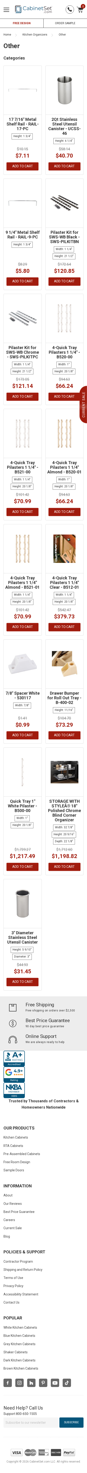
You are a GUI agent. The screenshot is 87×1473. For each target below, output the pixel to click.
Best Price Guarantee (48, 1020)
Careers (9, 1220)
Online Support (41, 1036)
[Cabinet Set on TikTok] (67, 1383)
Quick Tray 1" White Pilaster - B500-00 (22, 806)
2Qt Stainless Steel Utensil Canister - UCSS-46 (64, 126)
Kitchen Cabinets (15, 1137)
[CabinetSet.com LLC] (33, 9)
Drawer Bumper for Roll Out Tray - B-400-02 (64, 698)
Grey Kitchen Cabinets (19, 1344)
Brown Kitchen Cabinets (20, 1368)
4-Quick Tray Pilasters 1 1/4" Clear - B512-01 (64, 582)
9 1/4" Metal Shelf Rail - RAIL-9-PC (23, 234)
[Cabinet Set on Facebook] (7, 1383)
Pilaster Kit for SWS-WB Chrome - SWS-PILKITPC (22, 352)
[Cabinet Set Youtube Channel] (55, 1383)
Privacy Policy (13, 1286)
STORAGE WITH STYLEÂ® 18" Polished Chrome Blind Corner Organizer (64, 810)
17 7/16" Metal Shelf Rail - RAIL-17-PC (22, 124)
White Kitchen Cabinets (20, 1327)
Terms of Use (13, 1278)
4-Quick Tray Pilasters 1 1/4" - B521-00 (22, 467)
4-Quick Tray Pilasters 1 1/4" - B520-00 (64, 352)
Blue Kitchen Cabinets (19, 1336)
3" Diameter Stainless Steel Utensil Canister (22, 937)
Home (7, 34)
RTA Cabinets (13, 1146)
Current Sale (12, 1228)
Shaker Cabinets (15, 1352)
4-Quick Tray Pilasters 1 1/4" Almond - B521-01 (22, 582)
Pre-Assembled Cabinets (21, 1154)
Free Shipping (40, 1004)
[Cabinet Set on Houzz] (31, 1383)
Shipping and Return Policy (22, 1270)
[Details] (22, 166)
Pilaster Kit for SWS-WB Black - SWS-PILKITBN (64, 237)
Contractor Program (18, 1261)
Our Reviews (12, 1203)
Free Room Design (16, 1162)
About (8, 1195)
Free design (22, 23)
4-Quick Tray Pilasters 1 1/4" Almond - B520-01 (64, 467)
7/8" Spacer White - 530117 (23, 695)
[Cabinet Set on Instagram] (19, 1383)
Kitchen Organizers (35, 34)
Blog (6, 1236)
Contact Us (11, 1302)
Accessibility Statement (20, 1294)
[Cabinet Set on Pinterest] (43, 1383)
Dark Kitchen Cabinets (19, 1360)
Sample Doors (13, 1170)
